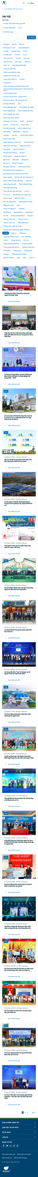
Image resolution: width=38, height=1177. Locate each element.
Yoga (24, 257)
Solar (18, 205)
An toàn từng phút (9, 27)
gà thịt (5, 124)
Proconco (6, 194)
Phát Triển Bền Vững (25, 184)
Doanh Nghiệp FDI (9, 110)
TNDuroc (14, 233)
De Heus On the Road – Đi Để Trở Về (14, 96)
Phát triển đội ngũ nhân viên (12, 191)
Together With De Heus (10, 236)
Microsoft (6, 159)
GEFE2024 (6, 131)
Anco (20, 27)
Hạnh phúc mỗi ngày (10, 145)
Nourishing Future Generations (13, 170)
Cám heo (27, 58)
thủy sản (30, 215)
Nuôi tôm (29, 180)
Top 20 (5, 240)
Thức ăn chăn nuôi (9, 219)
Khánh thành (7, 156)
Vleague (6, 254)
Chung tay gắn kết (9, 68)
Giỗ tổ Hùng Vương (26, 135)
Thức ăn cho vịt (23, 219)
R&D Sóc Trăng (19, 198)
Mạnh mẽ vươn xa (20, 156)
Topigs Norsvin (16, 240)
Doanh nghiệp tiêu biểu (25, 110)
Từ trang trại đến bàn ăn (11, 247)
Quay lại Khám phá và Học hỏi (13, 9)
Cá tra (25, 54)
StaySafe (22, 208)
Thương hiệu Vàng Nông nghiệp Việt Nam (16, 229)
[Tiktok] (17, 1145)
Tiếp (33, 1112)
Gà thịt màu (14, 124)
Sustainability (18, 212)
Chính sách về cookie (24, 1154)
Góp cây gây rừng (9, 138)
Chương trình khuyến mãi (11, 75)
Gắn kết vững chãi (9, 128)
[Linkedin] (10, 1145)
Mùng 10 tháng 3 (17, 163)
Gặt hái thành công (24, 128)
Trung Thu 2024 (27, 243)
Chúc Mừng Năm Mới (19, 65)
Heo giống (6, 149)
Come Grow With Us (10, 79)
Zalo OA (31, 257)
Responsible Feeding (25, 201)
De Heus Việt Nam (9, 103)
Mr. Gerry (6, 163)
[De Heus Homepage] (4, 3)
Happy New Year (25, 145)
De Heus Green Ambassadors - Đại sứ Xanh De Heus (18, 89)
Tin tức (5, 233)
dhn (19, 103)
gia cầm (14, 135)
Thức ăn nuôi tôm (9, 222)
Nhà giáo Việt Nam (9, 166)
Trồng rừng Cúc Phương (11, 243)
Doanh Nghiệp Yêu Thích (11, 114)
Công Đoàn (7, 82)
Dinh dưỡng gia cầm (9, 107)
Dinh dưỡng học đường (26, 107)
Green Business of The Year (12, 142)
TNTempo (23, 233)
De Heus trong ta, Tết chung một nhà (15, 100)
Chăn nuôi (18, 61)
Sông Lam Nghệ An (9, 208)
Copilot (22, 79)
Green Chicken (29, 142)
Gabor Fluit (25, 124)
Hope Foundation (19, 149)
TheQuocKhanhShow (17, 215)
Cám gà (18, 58)
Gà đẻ (22, 121)
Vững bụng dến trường (19, 254)
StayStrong (7, 212)
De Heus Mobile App (10, 93)
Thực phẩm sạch (23, 222)
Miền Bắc (16, 159)
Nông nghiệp (7, 177)
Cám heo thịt (7, 61)
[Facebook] (3, 1145)
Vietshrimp (6, 250)
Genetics (6, 135)
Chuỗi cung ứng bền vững (11, 72)
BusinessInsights (24, 47)
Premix (26, 191)
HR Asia (22, 152)
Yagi (18, 257)
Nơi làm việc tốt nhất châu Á (24, 177)
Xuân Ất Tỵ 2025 (8, 257)
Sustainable (29, 212)
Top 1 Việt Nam (26, 236)
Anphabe (6, 44)
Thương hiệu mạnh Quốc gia (12, 226)
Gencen (25, 131)
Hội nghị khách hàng (10, 152)
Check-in (27, 61)
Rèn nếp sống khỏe (9, 201)
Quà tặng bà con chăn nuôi (21, 194)
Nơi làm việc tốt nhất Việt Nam (13, 180)
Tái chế (5, 215)
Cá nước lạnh (7, 54)
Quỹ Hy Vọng (7, 198)
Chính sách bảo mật (8, 1154)
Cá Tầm (17, 54)
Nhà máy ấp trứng (24, 166)
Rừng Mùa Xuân (8, 205)
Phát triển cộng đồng (10, 187)
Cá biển (5, 51)
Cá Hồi (25, 51)
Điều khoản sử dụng (20, 1157)
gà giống (30, 121)
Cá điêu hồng (15, 51)
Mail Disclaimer (7, 1157)
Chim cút (6, 65)
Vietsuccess (17, 250)
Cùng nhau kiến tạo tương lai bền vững (16, 86)
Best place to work (9, 47)
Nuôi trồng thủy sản (9, 184)
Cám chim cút (8, 58)
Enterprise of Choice (10, 121)
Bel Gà (14, 44)
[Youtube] (7, 1145)
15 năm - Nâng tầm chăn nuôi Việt (14, 23)
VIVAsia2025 (28, 250)
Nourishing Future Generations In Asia (15, 173)
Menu (32, 3)
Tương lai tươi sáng (28, 247)
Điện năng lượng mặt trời (11, 117)
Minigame (25, 159)
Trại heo (26, 240)
